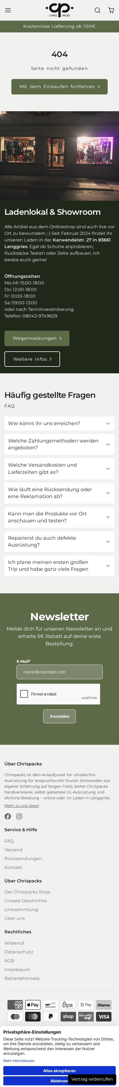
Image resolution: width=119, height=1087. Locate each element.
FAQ (9, 841)
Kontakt (13, 867)
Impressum (17, 969)
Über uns (14, 918)
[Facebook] (7, 816)
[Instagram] (19, 816)
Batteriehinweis (22, 978)
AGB (9, 960)
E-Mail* (23, 661)
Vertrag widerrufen (92, 1079)
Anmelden (59, 716)
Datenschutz (18, 952)
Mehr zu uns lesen (21, 805)
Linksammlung (21, 909)
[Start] (59, 10)
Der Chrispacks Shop (27, 892)
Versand (13, 849)
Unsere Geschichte (25, 900)
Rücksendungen (23, 858)
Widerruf (14, 943)
